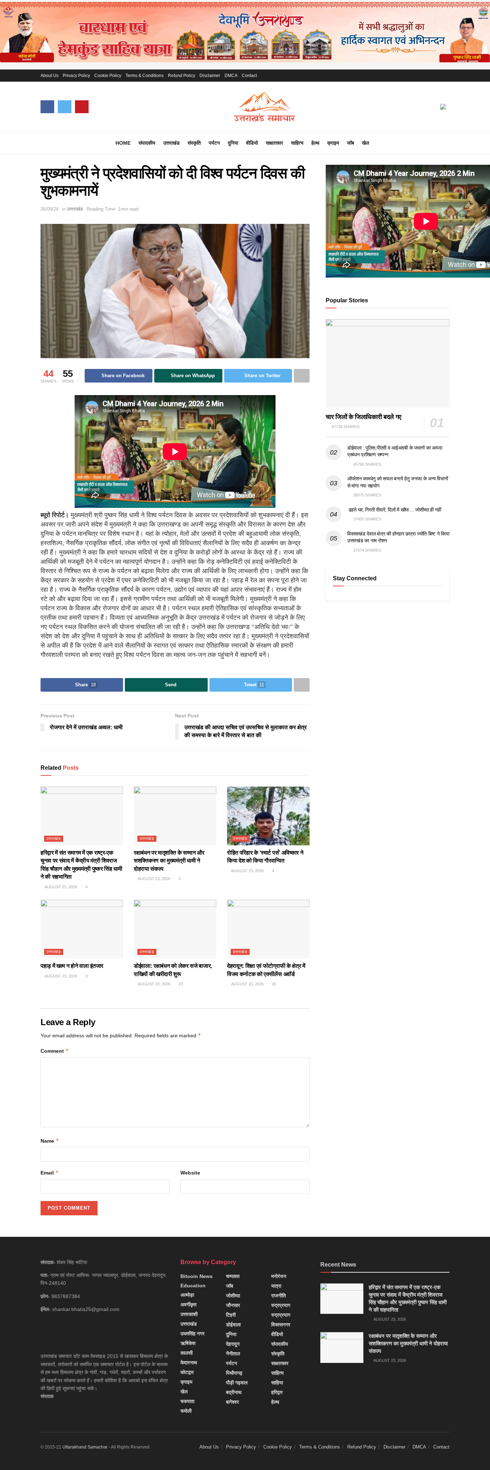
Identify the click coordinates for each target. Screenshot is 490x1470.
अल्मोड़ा (187, 1295)
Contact (249, 75)
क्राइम (333, 143)
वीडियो (252, 143)
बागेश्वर (232, 1402)
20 (273, 984)
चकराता (187, 1401)
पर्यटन (214, 143)
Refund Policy (181, 75)
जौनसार (233, 1305)
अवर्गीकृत (188, 1304)
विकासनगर (280, 1324)
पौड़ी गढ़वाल (237, 1382)
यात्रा (276, 1286)
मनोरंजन (278, 1276)
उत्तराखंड (171, 143)
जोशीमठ (233, 1295)
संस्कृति (194, 143)
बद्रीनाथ (233, 1392)
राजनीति (278, 1295)
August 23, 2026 (60, 887)
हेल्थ (315, 143)
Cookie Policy (107, 75)
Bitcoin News (196, 1276)
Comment (55, 1050)
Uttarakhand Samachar (85, 1447)
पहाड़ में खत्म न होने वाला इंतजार (72, 966)
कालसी (186, 1353)
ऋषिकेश (187, 1343)
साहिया (277, 1382)
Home (123, 143)
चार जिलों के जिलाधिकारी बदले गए (363, 417)
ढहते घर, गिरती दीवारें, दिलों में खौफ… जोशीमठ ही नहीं (394, 510)
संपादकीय (146, 143)
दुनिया (233, 143)
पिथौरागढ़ (234, 1373)
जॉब (350, 143)
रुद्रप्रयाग (280, 1305)
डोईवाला (233, 1324)
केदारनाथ (188, 1362)
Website (190, 1173)
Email (50, 1172)
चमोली (186, 1411)
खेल (365, 143)
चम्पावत (233, 1276)
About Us (49, 75)
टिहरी (231, 1315)
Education (193, 1285)
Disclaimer (209, 75)
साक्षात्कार (274, 143)
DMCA (231, 75)
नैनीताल (233, 1353)
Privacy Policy (76, 75)
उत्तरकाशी (189, 1314)
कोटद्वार (187, 1372)
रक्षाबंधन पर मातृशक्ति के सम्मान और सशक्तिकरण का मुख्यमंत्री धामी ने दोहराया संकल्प (169, 861)
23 (180, 984)
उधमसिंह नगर (192, 1333)
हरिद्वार (277, 1392)
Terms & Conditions (145, 75)
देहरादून (233, 1344)
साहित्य (297, 143)
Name (50, 1140)
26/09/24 (49, 209)
